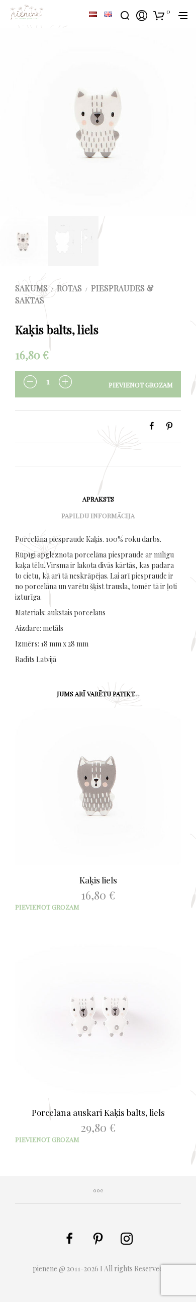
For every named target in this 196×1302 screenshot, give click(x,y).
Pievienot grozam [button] (47, 907)
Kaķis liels (98, 879)
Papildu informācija (98, 515)
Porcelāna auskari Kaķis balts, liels (98, 1112)
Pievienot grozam (141, 384)
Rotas (69, 288)
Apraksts (98, 499)
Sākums (31, 288)
